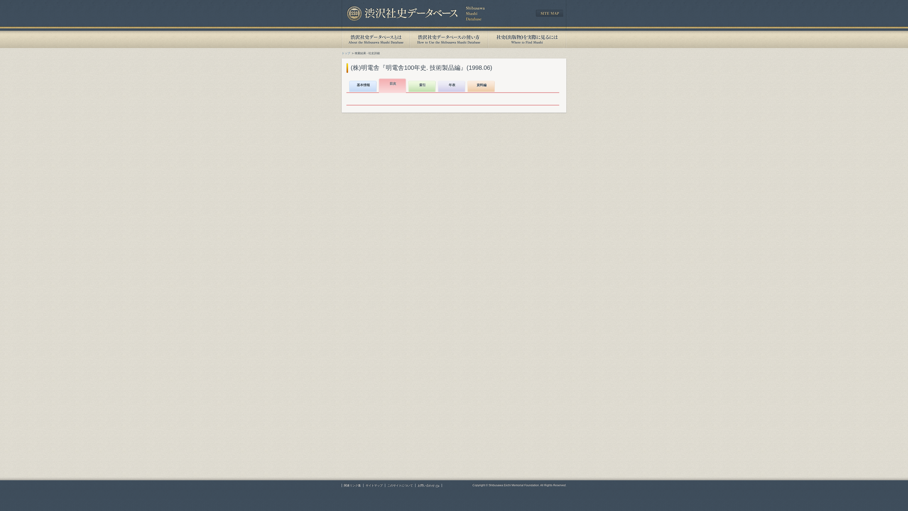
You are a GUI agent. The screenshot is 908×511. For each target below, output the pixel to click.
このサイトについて (400, 485)
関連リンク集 (352, 485)
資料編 (482, 85)
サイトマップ (374, 485)
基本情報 (363, 85)
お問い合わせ (426, 485)
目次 (393, 83)
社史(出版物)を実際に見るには (527, 39)
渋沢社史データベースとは (376, 39)
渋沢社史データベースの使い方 (449, 39)
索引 (422, 85)
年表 (452, 85)
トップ (346, 53)
